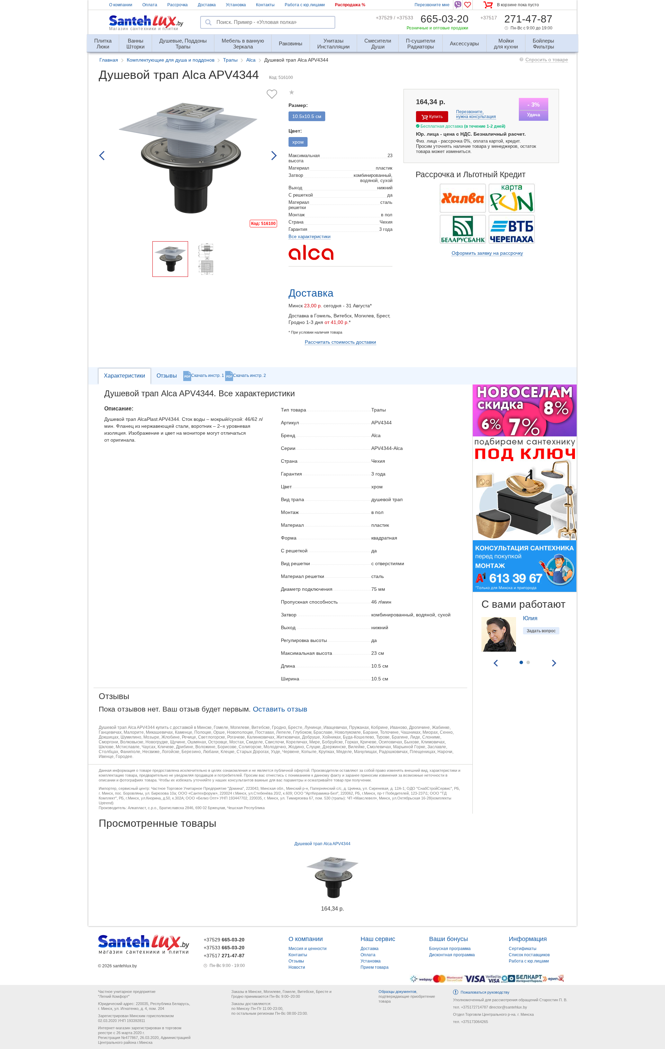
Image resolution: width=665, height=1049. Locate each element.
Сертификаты (523, 948)
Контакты (265, 4)
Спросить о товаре (546, 59)
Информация (528, 938)
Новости (297, 967)
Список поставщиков (529, 954)
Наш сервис (378, 938)
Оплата (149, 4)
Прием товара (375, 967)
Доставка (207, 4)
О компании (120, 4)
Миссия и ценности (308, 948)
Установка (236, 4)
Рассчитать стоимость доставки (340, 342)
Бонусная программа (450, 948)
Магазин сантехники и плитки (143, 29)
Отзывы (167, 376)
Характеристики (124, 376)
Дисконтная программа (452, 954)
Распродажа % (350, 4)
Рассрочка (177, 4)
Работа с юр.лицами (305, 4)
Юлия (530, 618)
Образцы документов (397, 991)
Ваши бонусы (448, 938)
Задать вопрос (541, 631)
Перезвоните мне (432, 4)
